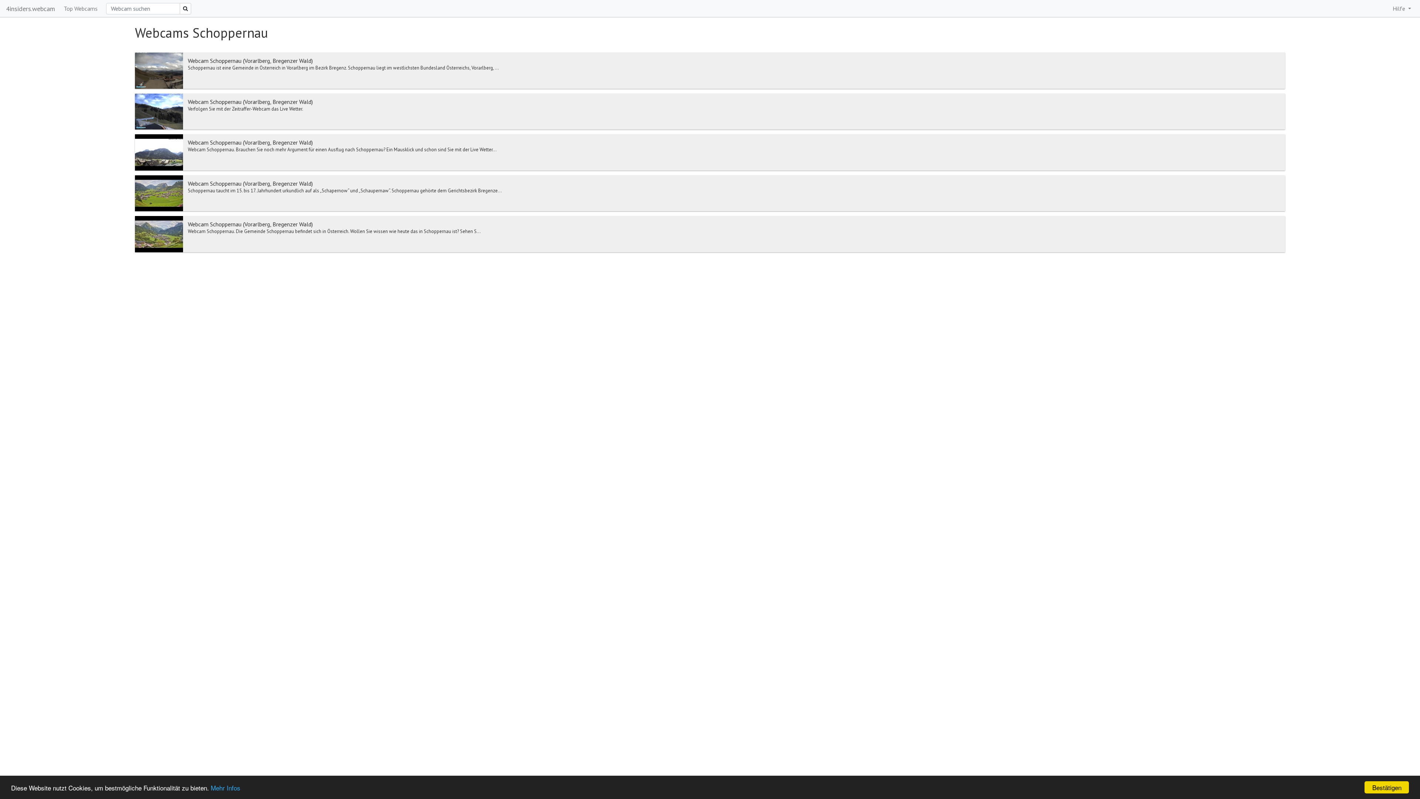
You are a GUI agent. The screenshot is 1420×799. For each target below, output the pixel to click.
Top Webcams (81, 8)
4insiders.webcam (30, 8)
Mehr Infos (225, 787)
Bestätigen (1387, 787)
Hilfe (1400, 8)
